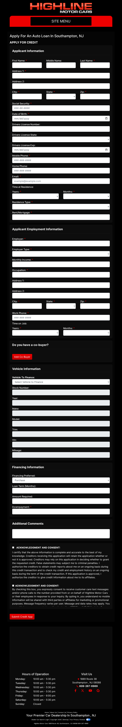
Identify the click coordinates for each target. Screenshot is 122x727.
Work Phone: (19, 313)
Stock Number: (20, 387)
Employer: (18, 238)
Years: (15, 191)
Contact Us (62, 712)
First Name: (18, 60)
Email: (15, 176)
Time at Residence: (23, 186)
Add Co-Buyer (22, 356)
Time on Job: (19, 323)
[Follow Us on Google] (97, 690)
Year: (15, 398)
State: (49, 91)
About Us (53, 712)
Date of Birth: (19, 113)
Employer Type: (21, 249)
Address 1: (18, 71)
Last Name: (86, 60)
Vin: (14, 439)
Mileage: (17, 450)
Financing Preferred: (23, 475)
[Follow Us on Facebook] (75, 690)
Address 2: (18, 81)
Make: (15, 408)
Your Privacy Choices (77, 719)
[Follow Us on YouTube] (90, 690)
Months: (68, 191)
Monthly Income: (21, 259)
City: (15, 91)
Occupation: (19, 270)
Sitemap (65, 719)
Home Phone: (20, 166)
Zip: (82, 91)
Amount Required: (22, 496)
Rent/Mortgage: (21, 212)
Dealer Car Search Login (40, 719)
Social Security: (21, 103)
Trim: (15, 429)
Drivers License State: (24, 134)
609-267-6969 (88, 686)
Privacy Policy (72, 712)
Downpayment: (21, 506)
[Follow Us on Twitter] (82, 690)
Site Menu (61, 21)
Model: (16, 419)
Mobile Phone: (20, 155)
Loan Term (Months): (24, 486)
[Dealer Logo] (61, 7)
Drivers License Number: (26, 124)
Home (47, 712)
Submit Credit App (22, 616)
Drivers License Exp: (23, 145)
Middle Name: (54, 60)
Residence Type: (21, 202)
